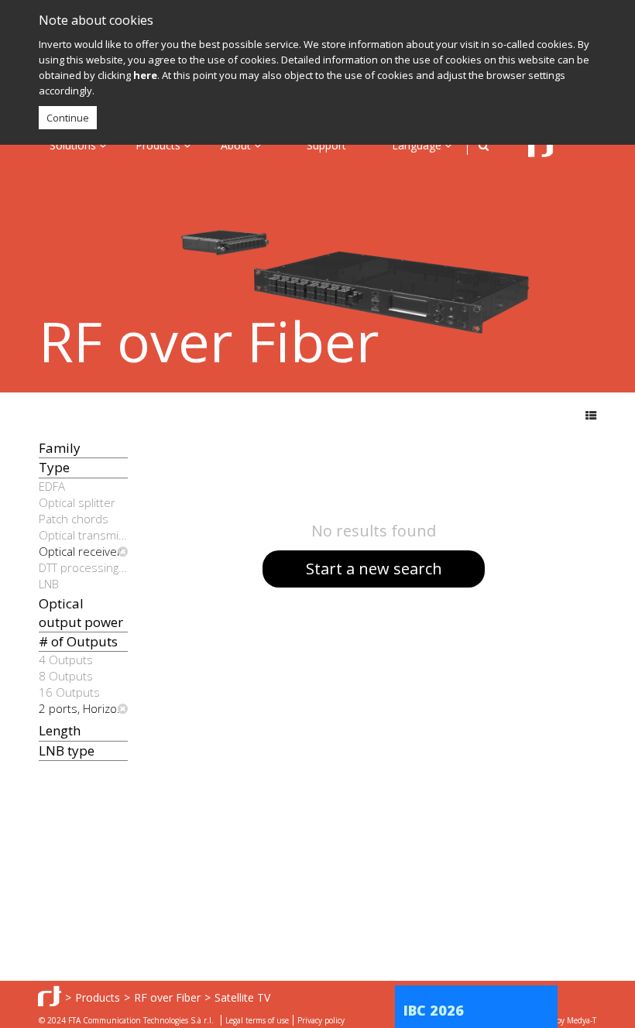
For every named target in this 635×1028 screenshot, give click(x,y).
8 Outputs (66, 676)
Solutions (74, 145)
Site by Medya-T (568, 1020)
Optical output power (81, 613)
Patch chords (73, 518)
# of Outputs (78, 641)
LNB (49, 583)
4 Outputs (66, 659)
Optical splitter (77, 502)
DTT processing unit (83, 567)
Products (160, 145)
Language (418, 145)
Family (60, 448)
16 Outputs (69, 692)
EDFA (52, 486)
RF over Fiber (167, 997)
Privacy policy (321, 1020)
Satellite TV (242, 997)
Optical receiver (80, 551)
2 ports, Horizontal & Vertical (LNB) (83, 708)
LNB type (66, 750)
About (237, 145)
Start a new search (374, 568)
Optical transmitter (83, 535)
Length (60, 730)
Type (54, 467)
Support (326, 145)
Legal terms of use (257, 1020)
